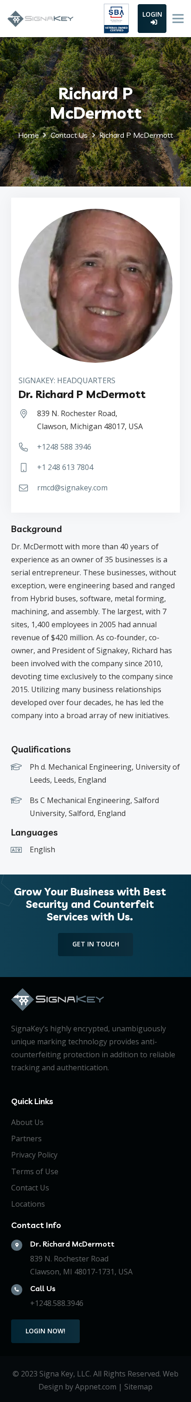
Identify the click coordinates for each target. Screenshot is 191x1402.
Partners (26, 1138)
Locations (28, 1204)
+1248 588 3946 (64, 447)
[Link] (40, 19)
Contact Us (30, 1188)
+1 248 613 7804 (65, 467)
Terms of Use (34, 1171)
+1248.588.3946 (56, 1303)
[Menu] (178, 18)
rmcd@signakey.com (72, 487)
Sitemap (138, 1387)
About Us (27, 1122)
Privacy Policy (34, 1155)
